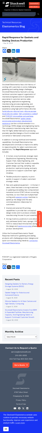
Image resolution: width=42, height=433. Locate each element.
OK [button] (6, 429)
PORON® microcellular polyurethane (19, 116)
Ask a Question (39, 220)
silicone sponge (30, 111)
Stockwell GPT (34, 3)
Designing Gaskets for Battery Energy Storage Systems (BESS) (19, 285)
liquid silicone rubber (10, 114)
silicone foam (18, 111)
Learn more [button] (20, 423)
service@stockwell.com (21, 352)
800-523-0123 (26, 359)
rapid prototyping (24, 226)
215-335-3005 (21, 355)
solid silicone (8, 111)
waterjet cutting (21, 197)
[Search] (38, 14)
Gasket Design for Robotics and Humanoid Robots (17, 294)
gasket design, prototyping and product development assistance (17, 121)
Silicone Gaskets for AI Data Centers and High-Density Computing (20, 302)
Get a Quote (33, 6)
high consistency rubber (28, 114)
